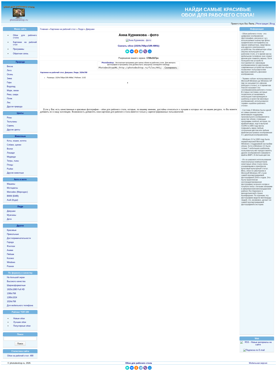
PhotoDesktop (108, 63)
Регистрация (262, 23)
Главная (44, 29)
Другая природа (14, 106)
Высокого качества (16, 281)
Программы (18, 49)
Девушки (90, 29)
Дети (9, 219)
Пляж (9, 98)
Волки (10, 149)
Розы (9, 117)
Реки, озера (12, 94)
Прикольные (13, 234)
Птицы (10, 165)
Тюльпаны (12, 121)
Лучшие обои (19, 322)
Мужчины (11, 215)
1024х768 (11, 301)
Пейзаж (10, 254)
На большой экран (16, 277)
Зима (9, 78)
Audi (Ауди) (12, 200)
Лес (9, 102)
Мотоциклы (12, 188)
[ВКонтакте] (132, 51)
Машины (11, 184)
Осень (10, 74)
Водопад (11, 86)
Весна (10, 66)
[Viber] (145, 51)
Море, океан (13, 90)
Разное (10, 266)
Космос (10, 258)
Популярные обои (21, 326)
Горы (9, 82)
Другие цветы (13, 129)
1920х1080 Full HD (16, 289)
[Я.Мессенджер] (127, 51)
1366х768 (11, 293)
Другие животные (15, 173)
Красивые (11, 230)
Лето (9, 70)
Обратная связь (20, 53)
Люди (81, 29)
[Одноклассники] (136, 51)
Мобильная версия (258, 363)
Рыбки (10, 169)
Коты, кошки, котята (16, 141)
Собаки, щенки (14, 145)
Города (10, 242)
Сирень (10, 125)
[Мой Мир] (150, 51)
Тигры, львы (13, 161)
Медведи (11, 157)
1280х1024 (12, 297)
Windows (11, 262)
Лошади (11, 153)
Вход (272, 23)
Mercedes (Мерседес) (17, 192)
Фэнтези (11, 246)
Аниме (10, 250)
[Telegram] (141, 51)
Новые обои (19, 318)
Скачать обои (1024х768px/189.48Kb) (138, 45)
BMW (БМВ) (13, 196)
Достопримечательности (19, 238)
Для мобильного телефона (20, 305)
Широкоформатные (16, 285)
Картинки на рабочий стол (63, 29)
